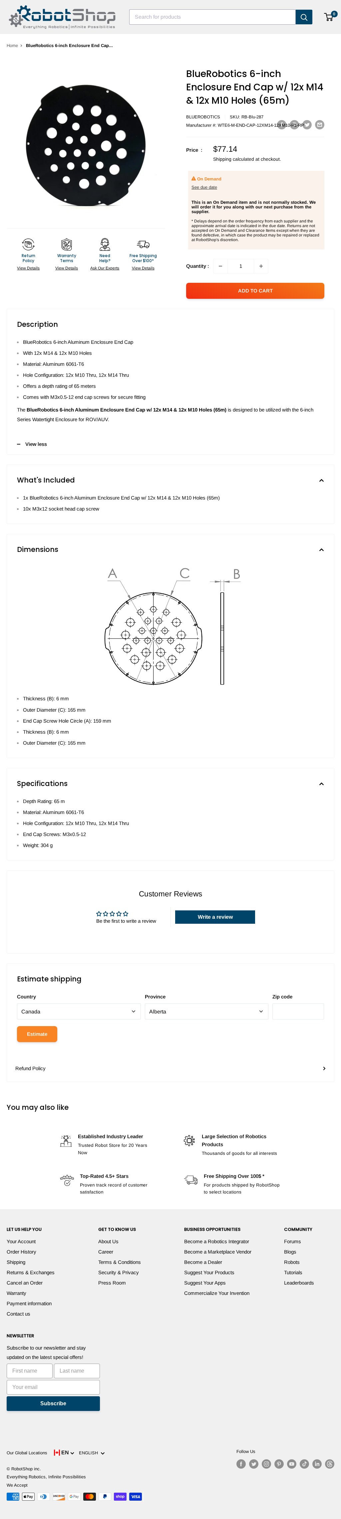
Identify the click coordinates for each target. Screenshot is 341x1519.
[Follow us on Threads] (329, 1464)
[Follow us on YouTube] (291, 1464)
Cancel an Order (25, 1283)
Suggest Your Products (209, 1272)
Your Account (21, 1241)
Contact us (18, 1314)
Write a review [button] (215, 917)
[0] (329, 17)
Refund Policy (30, 1068)
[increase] (261, 266)
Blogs (290, 1252)
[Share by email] (319, 124)
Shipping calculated (233, 159)
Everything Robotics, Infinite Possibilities (46, 1476)
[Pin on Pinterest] (294, 124)
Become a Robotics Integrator (216, 1241)
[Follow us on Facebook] (241, 1464)
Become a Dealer (203, 1262)
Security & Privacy (118, 1272)
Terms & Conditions (119, 1262)
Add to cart (255, 290)
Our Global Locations (27, 1452)
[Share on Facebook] (281, 124)
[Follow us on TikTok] (304, 1464)
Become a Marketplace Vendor (217, 1252)
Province (155, 996)
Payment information (29, 1303)
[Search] (304, 17)
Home (12, 45)
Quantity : (197, 266)
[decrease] (220, 266)
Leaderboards (299, 1283)
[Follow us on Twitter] (253, 1464)
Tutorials (293, 1272)
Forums (292, 1241)
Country (26, 996)
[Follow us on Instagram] (266, 1464)
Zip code (282, 996)
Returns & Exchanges (31, 1272)
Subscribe (53, 1403)
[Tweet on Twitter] (307, 124)
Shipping (16, 1262)
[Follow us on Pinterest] (279, 1464)
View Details (28, 268)
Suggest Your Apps (205, 1283)
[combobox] (212, 17)
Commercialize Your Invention (216, 1293)
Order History (21, 1252)
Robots (292, 1262)
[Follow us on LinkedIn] (317, 1464)
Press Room (112, 1283)
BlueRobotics (203, 116)
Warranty (16, 1293)
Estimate (37, 1034)
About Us (108, 1241)
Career (105, 1252)
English (90, 1452)
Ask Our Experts (104, 268)
